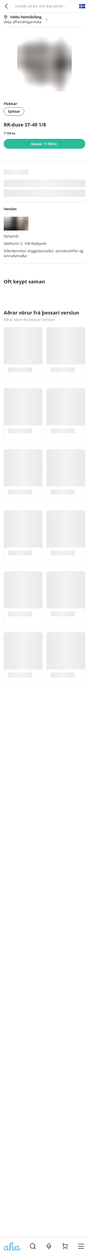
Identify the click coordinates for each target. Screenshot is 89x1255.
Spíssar (14, 111)
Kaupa (44, 144)
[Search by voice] (49, 1246)
